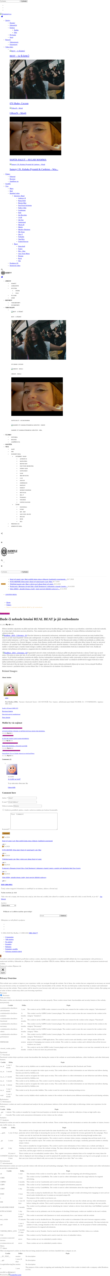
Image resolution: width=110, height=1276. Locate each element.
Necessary (6, 995)
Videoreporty (14, 42)
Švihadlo (21, 237)
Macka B (21, 225)
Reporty (8, 40)
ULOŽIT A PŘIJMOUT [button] (7, 1272)
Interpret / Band (19, 196)
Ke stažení (8, 942)
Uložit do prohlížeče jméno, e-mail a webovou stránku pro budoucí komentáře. (31, 810)
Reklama (8, 947)
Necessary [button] (3, 993)
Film (15, 32)
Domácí (12, 23)
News (13, 728)
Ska (19, 261)
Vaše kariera (9, 939)
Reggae (20, 256)
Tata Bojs (21, 239)
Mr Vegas (21, 232)
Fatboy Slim (22, 208)
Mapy (12, 188)
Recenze (12, 179)
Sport (11, 37)
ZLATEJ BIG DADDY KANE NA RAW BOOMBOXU (15, 738)
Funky (20, 249)
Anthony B (22, 198)
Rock (20, 258)
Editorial (12, 176)
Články (7, 174)
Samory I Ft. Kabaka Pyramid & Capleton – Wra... (34, 169)
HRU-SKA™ (33, 933)
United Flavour (23, 241)
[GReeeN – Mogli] (16, 108)
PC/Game (13, 35)
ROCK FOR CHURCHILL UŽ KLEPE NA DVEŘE (14, 746)
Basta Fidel (22, 200)
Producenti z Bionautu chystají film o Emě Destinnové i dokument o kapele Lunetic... (39, 586)
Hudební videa (15, 193)
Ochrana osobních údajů (13, 951)
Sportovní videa (15, 265)
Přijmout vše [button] (17, 966)
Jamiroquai (22, 222)
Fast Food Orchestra (25, 205)
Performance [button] (4, 1099)
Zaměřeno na (14, 181)
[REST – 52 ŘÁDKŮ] (17, 51)
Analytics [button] (3, 1118)
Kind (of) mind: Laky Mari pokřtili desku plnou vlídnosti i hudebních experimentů (27, 841)
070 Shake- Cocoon (19, 103)
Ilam (19, 212)
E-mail (5, 802)
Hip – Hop (21, 251)
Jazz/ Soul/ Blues (24, 253)
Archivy (4, 903)
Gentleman (22, 210)
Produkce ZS (14, 263)
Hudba (16, 30)
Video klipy (9, 47)
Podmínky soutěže (11, 949)
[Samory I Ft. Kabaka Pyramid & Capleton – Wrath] (27, 164)
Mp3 (11, 191)
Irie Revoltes (22, 215)
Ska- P (20, 234)
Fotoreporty (14, 44)
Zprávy (7, 20)
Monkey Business (24, 229)
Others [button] (2, 1246)
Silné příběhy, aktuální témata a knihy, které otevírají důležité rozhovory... (35, 589)
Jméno (5, 798)
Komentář (6, 829)
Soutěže (8, 184)
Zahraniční (13, 25)
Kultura (12, 28)
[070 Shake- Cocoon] (37, 98)
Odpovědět (11, 787)
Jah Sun (21, 220)
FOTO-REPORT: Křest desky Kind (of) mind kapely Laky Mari (31, 581)
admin (6, 698)
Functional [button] (3, 1052)
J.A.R (20, 217)
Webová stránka (7, 806)
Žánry (16, 244)
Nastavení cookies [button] (6, 966)
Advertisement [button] (5, 1161)
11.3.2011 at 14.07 (14, 779)
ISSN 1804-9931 (6, 884)
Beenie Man (22, 203)
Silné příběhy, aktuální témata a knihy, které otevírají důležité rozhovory (24, 877)
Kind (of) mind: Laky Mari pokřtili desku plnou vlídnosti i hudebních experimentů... (38, 579)
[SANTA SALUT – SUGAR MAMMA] (35, 155)
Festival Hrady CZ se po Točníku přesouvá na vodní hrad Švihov (18, 753)
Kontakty (8, 944)
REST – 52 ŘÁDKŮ (19, 56)
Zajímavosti (16, 728)
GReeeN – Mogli (18, 113)
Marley (20, 227)
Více (6, 186)
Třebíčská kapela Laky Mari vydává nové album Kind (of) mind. (32, 584)
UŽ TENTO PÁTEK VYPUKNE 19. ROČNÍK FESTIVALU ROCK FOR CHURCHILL (23, 731)
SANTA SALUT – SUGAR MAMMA (28, 159)
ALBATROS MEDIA (11, 594)
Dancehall (21, 246)
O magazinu (9, 937)
